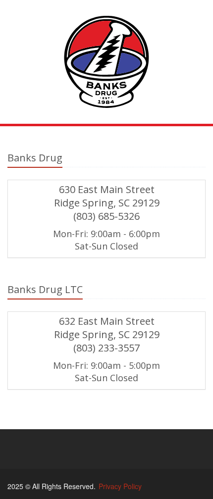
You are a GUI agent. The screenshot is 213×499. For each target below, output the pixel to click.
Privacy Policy (120, 486)
